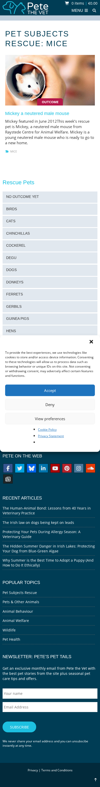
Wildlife (9, 630)
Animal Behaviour (18, 611)
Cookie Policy (47, 429)
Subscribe (19, 727)
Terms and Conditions (57, 770)
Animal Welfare (16, 620)
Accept (50, 390)
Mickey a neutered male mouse (37, 113)
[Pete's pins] (67, 468)
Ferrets (14, 294)
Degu (11, 258)
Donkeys (14, 282)
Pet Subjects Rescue (20, 592)
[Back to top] (95, 780)
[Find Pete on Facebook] (8, 468)
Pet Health (11, 639)
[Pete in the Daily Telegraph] (8, 479)
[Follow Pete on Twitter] (20, 468)
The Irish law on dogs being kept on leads (38, 522)
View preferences (50, 418)
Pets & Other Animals (21, 601)
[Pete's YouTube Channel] (55, 468)
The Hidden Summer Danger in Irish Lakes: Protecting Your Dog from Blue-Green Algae (49, 548)
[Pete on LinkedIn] (43, 468)
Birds (11, 209)
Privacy (33, 770)
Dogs (11, 270)
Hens (11, 331)
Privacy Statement (51, 436)
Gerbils (14, 307)
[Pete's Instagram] (79, 468)
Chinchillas (18, 233)
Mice (13, 151)
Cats (10, 221)
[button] (92, 342)
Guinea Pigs (17, 319)
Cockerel (16, 245)
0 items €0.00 (84, 3)
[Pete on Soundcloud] (90, 468)
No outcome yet (22, 197)
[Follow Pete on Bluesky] (31, 468)
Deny (50, 404)
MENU (78, 10)
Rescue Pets (18, 182)
